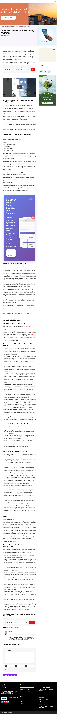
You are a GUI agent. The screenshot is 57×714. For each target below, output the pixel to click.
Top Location (17, 627)
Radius (15, 67)
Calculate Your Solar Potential (11, 253)
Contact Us (22, 703)
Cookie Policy (41, 701)
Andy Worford (11, 631)
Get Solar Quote (8, 17)
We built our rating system (29, 326)
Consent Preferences (43, 704)
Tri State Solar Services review (13, 697)
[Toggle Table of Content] (49, 72)
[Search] (55, 1)
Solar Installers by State (25, 691)
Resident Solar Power (4, 26)
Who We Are (22, 696)
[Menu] (1, 1)
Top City (12, 627)
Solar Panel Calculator (24, 689)
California (8, 627)
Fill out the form (18, 122)
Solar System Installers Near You (27, 687)
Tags (21, 67)
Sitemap (22, 701)
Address (5, 67)
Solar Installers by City (11, 26)
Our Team (22, 698)
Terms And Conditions (43, 699)
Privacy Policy (41, 697)
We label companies (7, 426)
